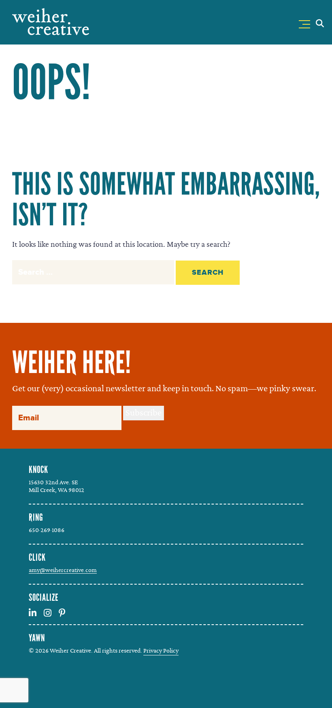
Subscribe (144, 413)
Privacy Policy (161, 650)
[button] (306, 22)
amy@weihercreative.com (63, 570)
